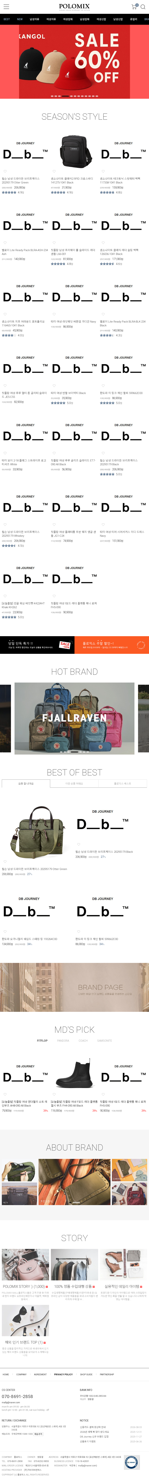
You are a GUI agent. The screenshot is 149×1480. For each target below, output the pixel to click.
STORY (74, 1238)
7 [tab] (78, 96)
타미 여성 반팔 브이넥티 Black (68, 393)
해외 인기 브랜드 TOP (24, 1342)
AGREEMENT (40, 1374)
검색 (143, 7)
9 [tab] (86, 96)
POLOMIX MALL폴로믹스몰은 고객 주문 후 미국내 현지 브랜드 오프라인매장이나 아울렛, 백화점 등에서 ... (25, 1296)
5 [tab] (71, 96)
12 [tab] (97, 96)
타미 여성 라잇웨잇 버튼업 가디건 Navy (73, 321)
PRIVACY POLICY (63, 1374)
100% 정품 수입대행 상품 (73, 1286)
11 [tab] (93, 96)
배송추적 (38, 1434)
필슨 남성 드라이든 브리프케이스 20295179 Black (104, 851)
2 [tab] (56, 96)
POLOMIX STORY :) (24, 1286)
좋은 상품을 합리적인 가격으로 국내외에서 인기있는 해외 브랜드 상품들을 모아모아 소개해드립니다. (25, 1352)
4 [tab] (65, 96)
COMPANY (21, 1374)
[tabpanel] (74, 62)
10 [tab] (89, 96)
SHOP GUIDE (86, 1374)
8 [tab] (82, 96)
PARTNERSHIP (107, 1374)
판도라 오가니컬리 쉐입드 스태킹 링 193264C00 (29, 939)
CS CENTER (8, 1390)
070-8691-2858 (17, 1396)
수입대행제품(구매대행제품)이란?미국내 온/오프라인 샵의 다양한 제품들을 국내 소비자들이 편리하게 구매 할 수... (74, 1296)
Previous (8, 61)
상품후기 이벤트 (88, 1441)
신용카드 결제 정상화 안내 (93, 1427)
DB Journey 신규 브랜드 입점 (94, 1436)
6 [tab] (75, 96)
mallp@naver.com (11, 1402)
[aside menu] (6, 7)
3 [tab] (59, 96)
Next (140, 61)
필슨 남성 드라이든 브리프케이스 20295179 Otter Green (34, 869)
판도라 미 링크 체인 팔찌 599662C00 (121, 393)
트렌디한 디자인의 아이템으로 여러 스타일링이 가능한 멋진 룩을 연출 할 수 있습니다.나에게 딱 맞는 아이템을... (123, 1296)
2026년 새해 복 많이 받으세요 (94, 1432)
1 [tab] (52, 96)
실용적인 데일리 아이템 (122, 1286)
